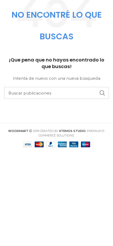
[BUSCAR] (102, 93)
